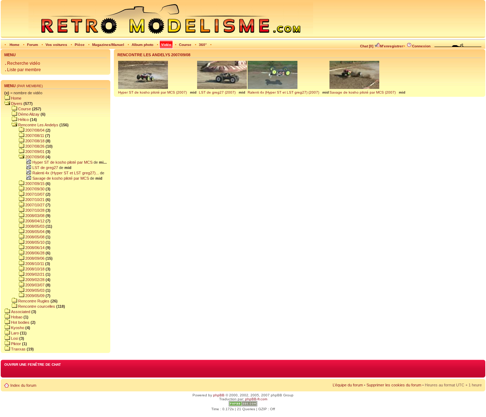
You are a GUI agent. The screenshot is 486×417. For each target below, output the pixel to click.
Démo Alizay (28, 114)
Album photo (142, 45)
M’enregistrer (391, 46)
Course (185, 45)
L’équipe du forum (348, 385)
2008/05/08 (34, 237)
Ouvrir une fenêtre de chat (32, 364)
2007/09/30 (34, 189)
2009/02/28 (34, 280)
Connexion (421, 46)
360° (203, 45)
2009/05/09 (34, 296)
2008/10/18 (34, 269)
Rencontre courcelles (36, 306)
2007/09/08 (34, 157)
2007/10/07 (34, 194)
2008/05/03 (34, 226)
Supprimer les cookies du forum (393, 385)
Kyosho (17, 328)
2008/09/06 (34, 258)
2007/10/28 (34, 210)
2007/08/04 (34, 130)
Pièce (80, 45)
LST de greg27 (44, 167)
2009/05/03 (34, 290)
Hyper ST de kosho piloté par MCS (62, 162)
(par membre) (30, 86)
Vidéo (166, 45)
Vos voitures (56, 45)
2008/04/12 (34, 221)
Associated (20, 312)
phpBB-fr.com (256, 399)
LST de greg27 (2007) (217, 92)
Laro (14, 333)
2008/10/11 (34, 264)
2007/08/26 (34, 146)
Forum (32, 45)
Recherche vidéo (22, 63)
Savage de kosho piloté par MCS (60, 178)
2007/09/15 (34, 183)
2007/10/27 (34, 205)
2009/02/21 (34, 274)
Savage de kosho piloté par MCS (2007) (362, 92)
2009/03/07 (34, 285)
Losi (14, 338)
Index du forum (23, 385)
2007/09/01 (34, 151)
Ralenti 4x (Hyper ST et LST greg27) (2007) (283, 92)
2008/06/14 (34, 248)
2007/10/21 (34, 199)
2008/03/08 (34, 215)
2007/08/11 (34, 135)
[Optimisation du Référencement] (243, 405)
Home (15, 45)
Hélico (23, 119)
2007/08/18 (34, 141)
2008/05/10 (34, 242)
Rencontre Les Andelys (37, 125)
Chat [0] (366, 46)
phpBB (218, 395)
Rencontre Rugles (33, 301)
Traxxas (18, 349)
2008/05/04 (34, 231)
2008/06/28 (34, 253)
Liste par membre (23, 69)
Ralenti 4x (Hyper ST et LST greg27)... (65, 173)
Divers (16, 103)
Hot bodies (20, 322)
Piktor (15, 344)
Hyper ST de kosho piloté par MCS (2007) (152, 92)
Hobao (16, 317)
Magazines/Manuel (108, 45)
